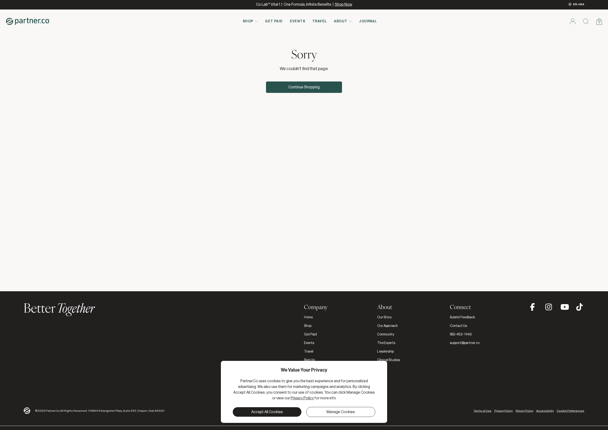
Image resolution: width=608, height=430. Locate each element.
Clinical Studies (388, 360)
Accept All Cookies (267, 412)
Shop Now (343, 4)
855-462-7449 (461, 334)
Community (385, 334)
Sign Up (309, 360)
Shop (248, 21)
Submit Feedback (462, 317)
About (340, 21)
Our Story (384, 317)
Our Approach (387, 326)
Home (308, 317)
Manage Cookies (341, 412)
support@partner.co (465, 343)
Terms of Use (482, 410)
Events (297, 21)
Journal (368, 21)
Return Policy (524, 410)
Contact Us (458, 326)
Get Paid (274, 21)
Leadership (385, 351)
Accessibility (545, 410)
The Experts (386, 343)
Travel (319, 21)
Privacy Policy (503, 410)
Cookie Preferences (570, 410)
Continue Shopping (304, 87)
